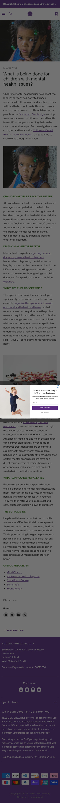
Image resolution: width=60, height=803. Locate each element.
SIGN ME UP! (45, 408)
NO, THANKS (45, 412)
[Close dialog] (58, 386)
